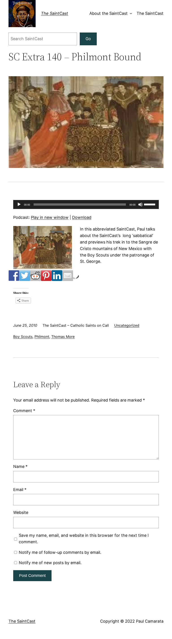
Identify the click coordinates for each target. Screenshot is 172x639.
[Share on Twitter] (24, 275)
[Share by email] (67, 275)
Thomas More (63, 336)
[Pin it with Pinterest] (46, 275)
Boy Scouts (22, 336)
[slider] (150, 204)
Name (20, 466)
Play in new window (50, 217)
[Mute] (140, 204)
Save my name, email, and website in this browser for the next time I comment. (84, 538)
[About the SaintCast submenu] (130, 13)
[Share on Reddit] (35, 275)
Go (88, 38)
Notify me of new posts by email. (50, 562)
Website (20, 512)
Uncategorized (126, 325)
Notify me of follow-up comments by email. (60, 552)
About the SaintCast (108, 13)
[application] (86, 204)
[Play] (19, 204)
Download (81, 217)
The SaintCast (54, 13)
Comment (24, 410)
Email (19, 489)
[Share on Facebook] (14, 275)
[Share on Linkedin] (57, 275)
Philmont (41, 336)
